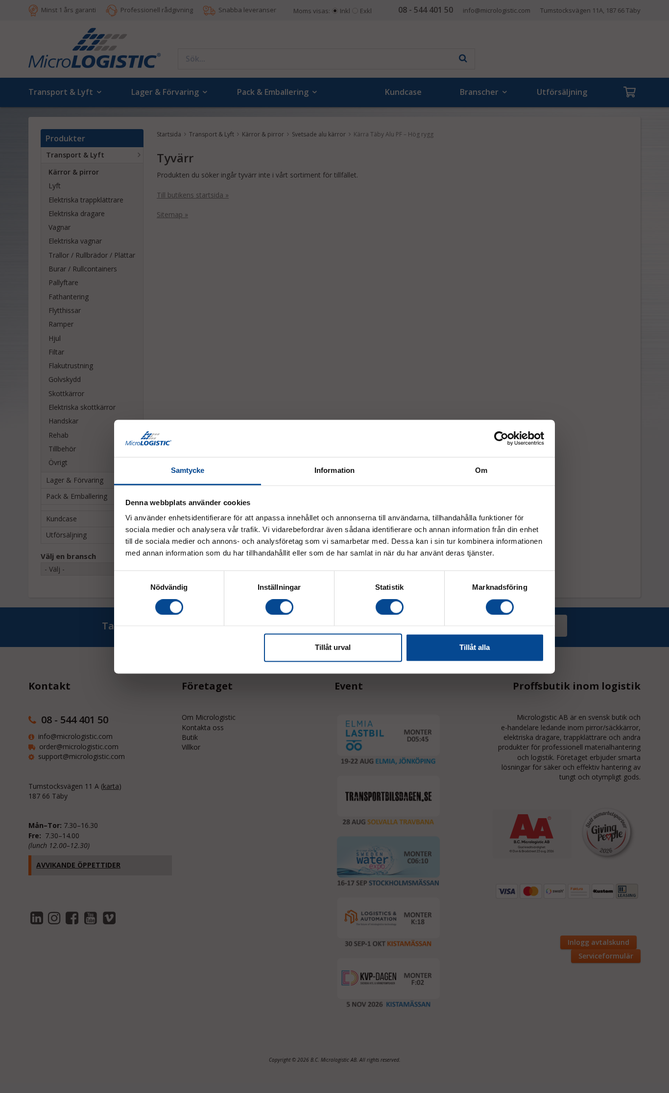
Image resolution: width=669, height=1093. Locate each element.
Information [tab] (334, 471)
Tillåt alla (474, 648)
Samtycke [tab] (188, 471)
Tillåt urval (333, 648)
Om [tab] (481, 471)
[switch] (279, 607)
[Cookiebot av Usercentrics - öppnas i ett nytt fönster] (501, 438)
